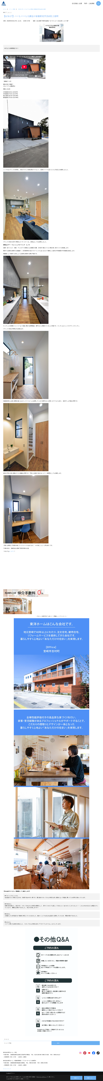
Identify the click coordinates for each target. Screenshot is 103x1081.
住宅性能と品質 (77, 3)
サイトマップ (7, 1068)
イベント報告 (55, 1043)
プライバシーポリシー (41, 1077)
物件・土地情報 (89, 3)
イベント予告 (7, 1043)
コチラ (12, 551)
